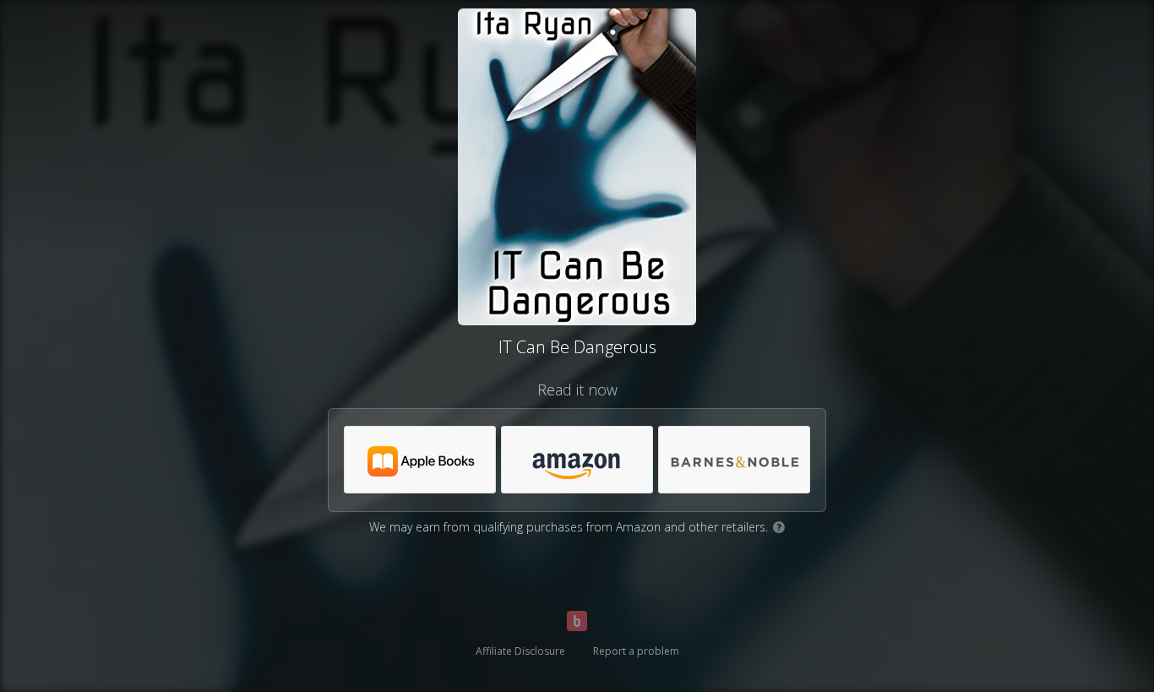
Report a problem (636, 651)
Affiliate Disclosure (520, 651)
